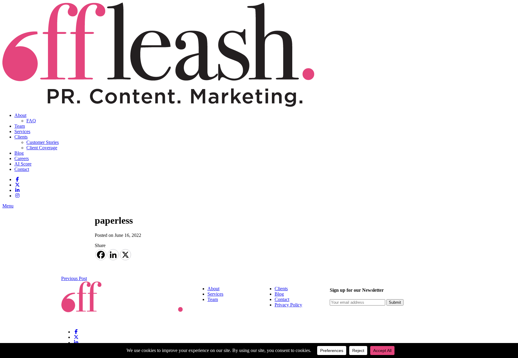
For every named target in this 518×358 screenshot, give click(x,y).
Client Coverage (41, 147)
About (20, 115)
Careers (21, 158)
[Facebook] (100, 254)
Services (22, 131)
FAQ (31, 120)
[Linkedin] (113, 254)
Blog (19, 153)
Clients (21, 136)
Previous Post (74, 278)
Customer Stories (42, 142)
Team (19, 126)
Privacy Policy (288, 304)
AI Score (22, 163)
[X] (125, 254)
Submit (395, 302)
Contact (21, 169)
